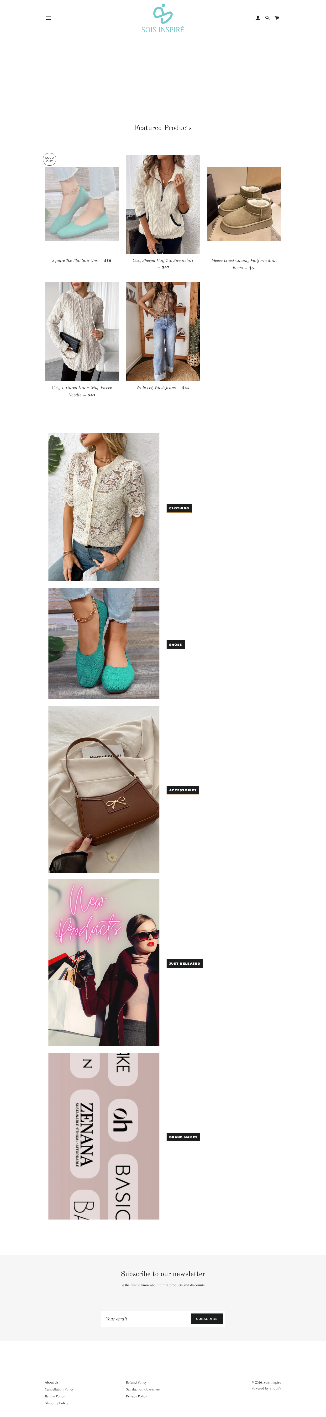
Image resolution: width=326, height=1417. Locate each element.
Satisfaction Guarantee (143, 1389)
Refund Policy (136, 1382)
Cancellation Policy (59, 1389)
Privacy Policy (136, 1396)
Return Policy (55, 1396)
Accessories (183, 790)
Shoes (175, 644)
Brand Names (183, 1137)
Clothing (179, 508)
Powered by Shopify (266, 1388)
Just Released (184, 963)
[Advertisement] (163, 68)
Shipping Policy (56, 1403)
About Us (51, 1382)
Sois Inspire (272, 1382)
